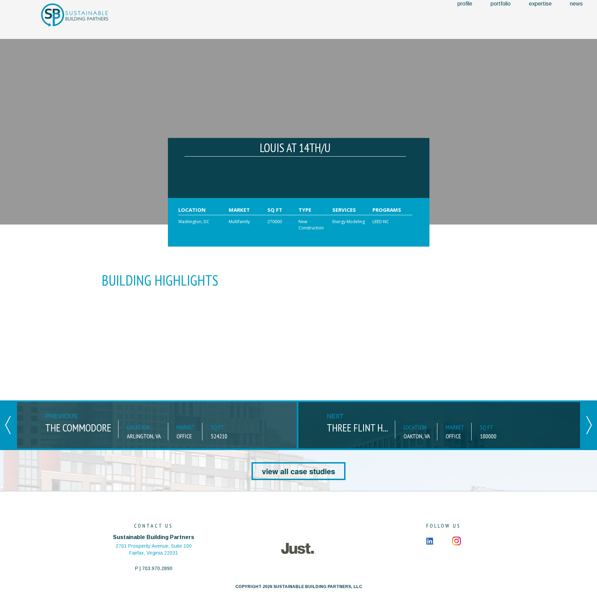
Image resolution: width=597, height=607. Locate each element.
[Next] (589, 424)
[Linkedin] (430, 540)
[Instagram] (456, 540)
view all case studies (298, 471)
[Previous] (8, 424)
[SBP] (74, 15)
